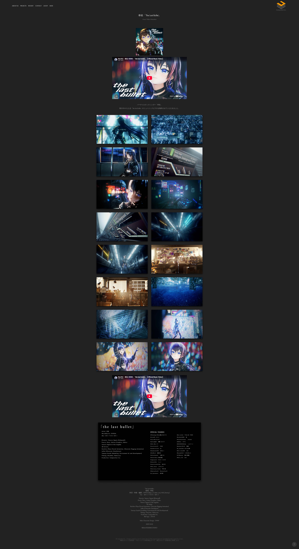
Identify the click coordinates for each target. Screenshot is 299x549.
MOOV (45, 6)
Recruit (30, 6)
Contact (38, 6)
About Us (15, 6)
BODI (51, 6)
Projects (23, 6)
